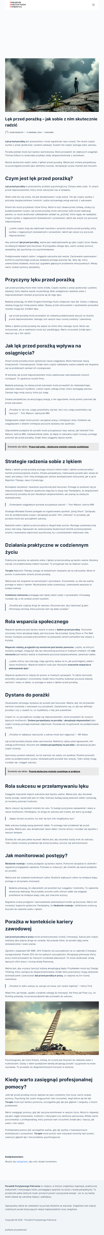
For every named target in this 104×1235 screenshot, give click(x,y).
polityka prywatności (16, 1229)
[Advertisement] (52, 30)
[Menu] (93, 5)
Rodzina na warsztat (61, 1205)
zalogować (22, 1161)
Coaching (49, 132)
